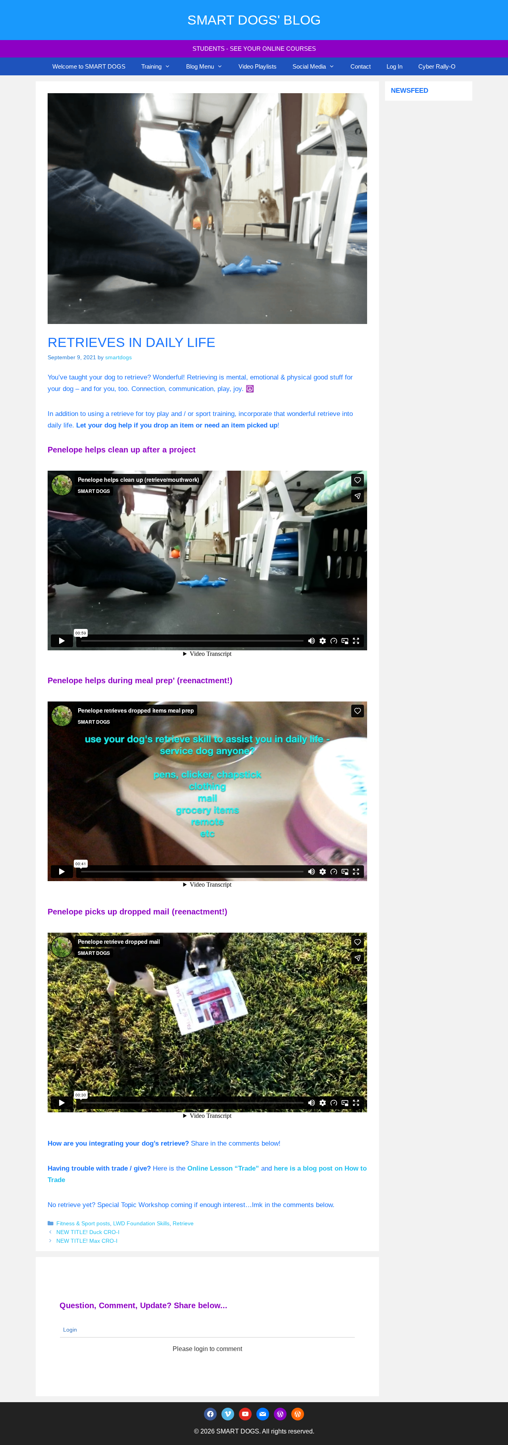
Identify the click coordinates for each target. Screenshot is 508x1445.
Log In (394, 66)
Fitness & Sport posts (83, 1223)
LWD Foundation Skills (141, 1223)
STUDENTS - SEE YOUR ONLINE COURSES (254, 48)
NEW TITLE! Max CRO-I (86, 1241)
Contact (360, 66)
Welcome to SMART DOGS (88, 66)
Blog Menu (200, 66)
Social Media (309, 66)
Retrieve (183, 1223)
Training (151, 66)
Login (69, 1329)
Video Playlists (258, 66)
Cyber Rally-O (437, 66)
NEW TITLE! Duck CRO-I (87, 1232)
